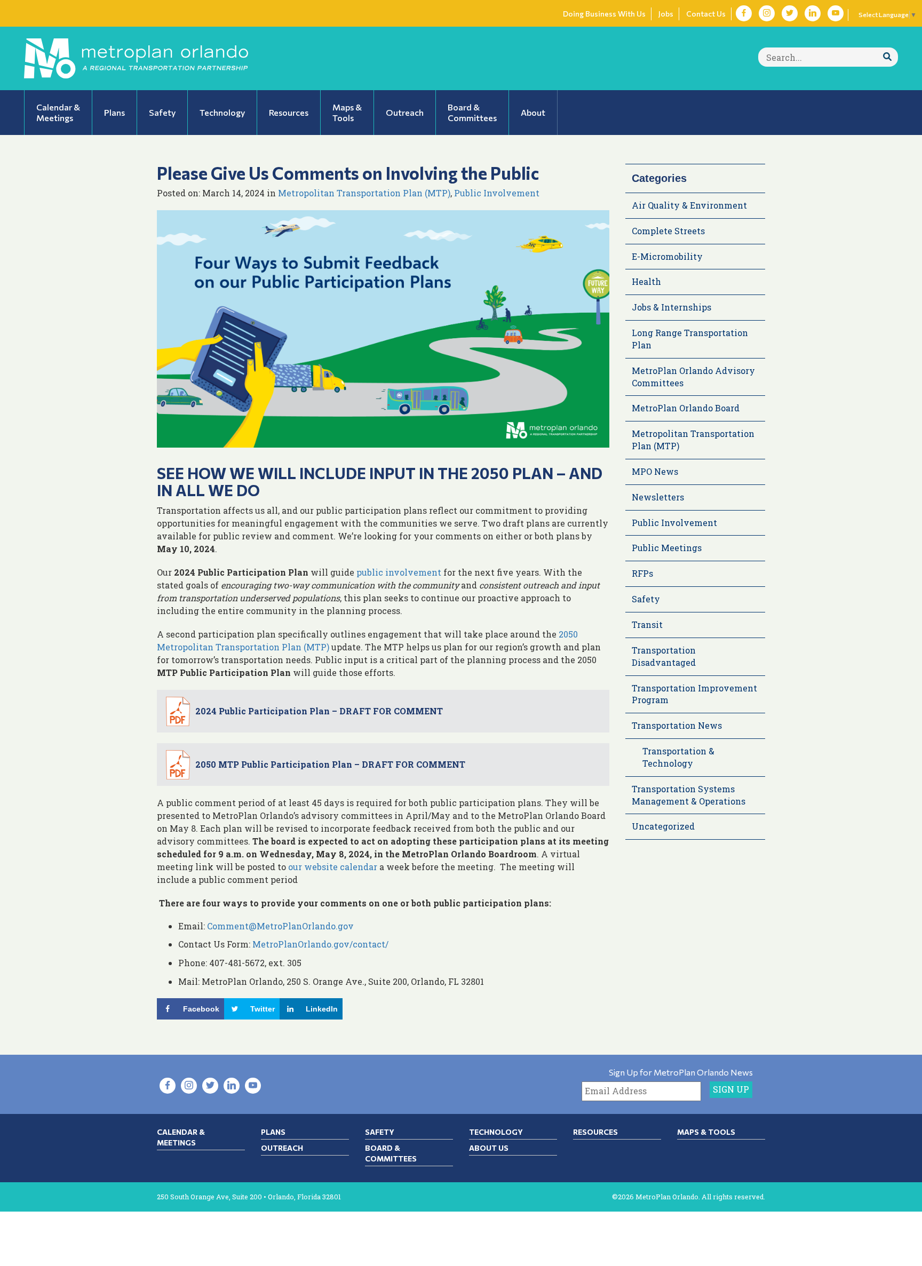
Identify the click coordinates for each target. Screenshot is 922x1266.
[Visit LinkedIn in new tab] (813, 13)
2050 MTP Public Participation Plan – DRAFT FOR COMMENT (330, 764)
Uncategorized (663, 826)
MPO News (655, 471)
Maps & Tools (706, 1131)
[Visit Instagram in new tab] (767, 13)
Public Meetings (667, 547)
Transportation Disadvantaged (664, 656)
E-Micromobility (667, 256)
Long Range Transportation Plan (690, 339)
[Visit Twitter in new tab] (790, 13)
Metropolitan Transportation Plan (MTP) (364, 192)
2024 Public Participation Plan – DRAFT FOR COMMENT (319, 710)
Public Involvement (496, 192)
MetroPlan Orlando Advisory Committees (693, 376)
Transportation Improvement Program (694, 694)
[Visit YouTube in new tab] (836, 13)
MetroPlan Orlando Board (686, 407)
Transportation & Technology (678, 757)
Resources (595, 1131)
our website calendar (332, 866)
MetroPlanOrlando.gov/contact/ (320, 944)
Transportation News (677, 725)
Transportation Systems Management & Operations (688, 795)
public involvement (398, 572)
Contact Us (706, 13)
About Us (488, 1147)
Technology (496, 1131)
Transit (647, 624)
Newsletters (658, 497)
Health (646, 281)
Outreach (282, 1147)
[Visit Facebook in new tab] (744, 13)
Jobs (665, 13)
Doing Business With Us (604, 13)
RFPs (642, 573)
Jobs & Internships (671, 307)
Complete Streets (668, 230)
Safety (646, 598)
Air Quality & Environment (689, 205)
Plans (273, 1131)
